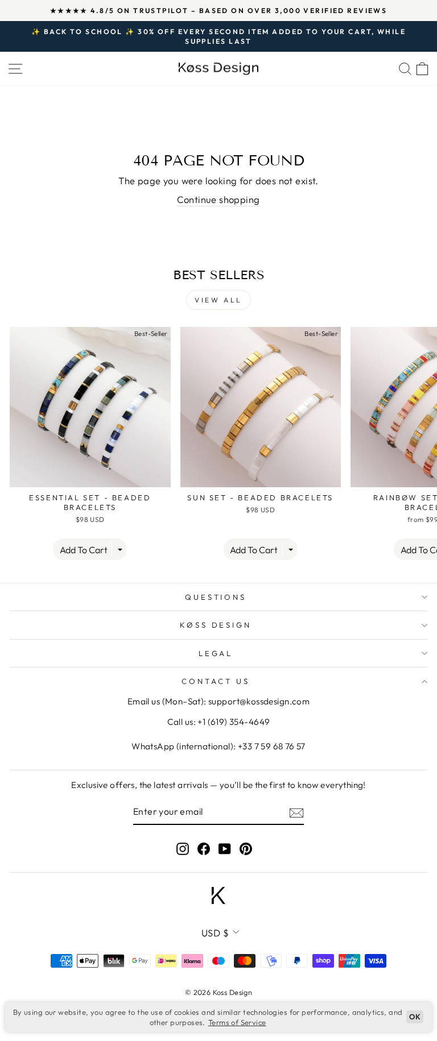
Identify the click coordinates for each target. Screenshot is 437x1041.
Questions (216, 597)
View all (218, 300)
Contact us (216, 681)
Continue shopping (218, 199)
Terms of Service (237, 1022)
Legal (216, 653)
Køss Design (216, 624)
